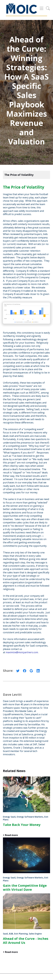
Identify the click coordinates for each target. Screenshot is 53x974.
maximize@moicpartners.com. (22, 652)
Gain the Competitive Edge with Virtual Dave (25, 887)
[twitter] (17, 671)
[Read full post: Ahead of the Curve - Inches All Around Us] (26, 928)
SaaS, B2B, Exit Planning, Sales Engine (22, 933)
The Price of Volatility (18, 175)
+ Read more (10, 952)
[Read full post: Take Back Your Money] (26, 811)
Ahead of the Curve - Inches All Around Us (25, 940)
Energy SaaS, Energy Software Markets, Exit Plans (25, 818)
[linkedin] (38, 671)
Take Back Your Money (21, 824)
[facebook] (24, 671)
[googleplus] (31, 671)
